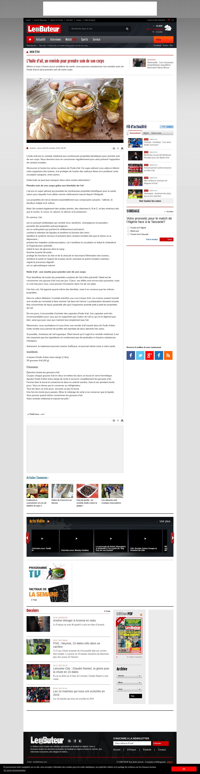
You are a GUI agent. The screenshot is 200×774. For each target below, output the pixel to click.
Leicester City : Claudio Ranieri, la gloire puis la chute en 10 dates (81, 670)
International (135, 133)
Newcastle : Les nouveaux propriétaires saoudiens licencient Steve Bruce (160, 65)
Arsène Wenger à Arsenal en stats (74, 620)
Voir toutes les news (150, 201)
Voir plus (165, 521)
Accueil (28, 20)
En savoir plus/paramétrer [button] (15, 770)
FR (169, 20)
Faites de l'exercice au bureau (62, 501)
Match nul (134, 231)
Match (71, 39)
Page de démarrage (40, 20)
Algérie (146, 133)
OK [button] (184, 769)
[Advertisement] (100, 9)
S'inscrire (157, 743)
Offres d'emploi (90, 20)
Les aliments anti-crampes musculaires (111, 501)
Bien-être (42, 45)
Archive (169, 212)
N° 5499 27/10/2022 (134, 657)
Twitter (165, 45)
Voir (35, 600)
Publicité (147, 749)
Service (96, 39)
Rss (171, 45)
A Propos (131, 749)
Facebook (157, 45)
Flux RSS (69, 20)
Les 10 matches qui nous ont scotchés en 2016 (79, 693)
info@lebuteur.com (40, 762)
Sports (84, 39)
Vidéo (158, 39)
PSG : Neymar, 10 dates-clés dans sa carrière (76, 645)
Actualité (40, 39)
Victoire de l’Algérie (138, 228)
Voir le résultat (152, 239)
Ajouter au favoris (56, 20)
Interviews (55, 39)
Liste (108, 611)
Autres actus (156, 133)
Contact (78, 20)
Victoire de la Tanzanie (139, 234)
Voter (170, 239)
